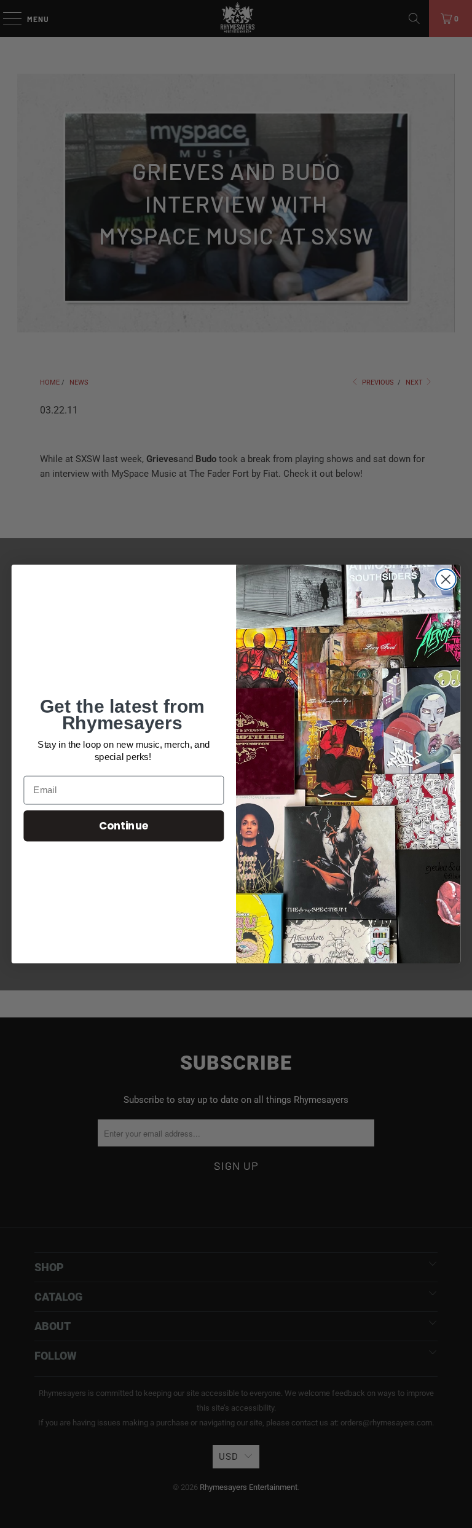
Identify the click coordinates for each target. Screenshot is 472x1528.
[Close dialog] (446, 579)
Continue (124, 825)
